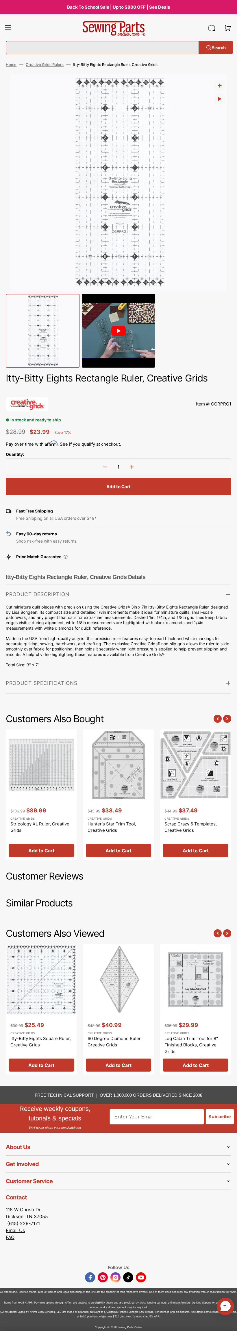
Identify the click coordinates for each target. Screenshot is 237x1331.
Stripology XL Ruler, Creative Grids (39, 827)
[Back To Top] (228, 1322)
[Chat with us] (211, 28)
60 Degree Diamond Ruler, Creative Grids (115, 1042)
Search (219, 47)
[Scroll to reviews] (118, 391)
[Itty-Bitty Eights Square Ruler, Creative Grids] (41, 1009)
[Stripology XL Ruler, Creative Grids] (41, 794)
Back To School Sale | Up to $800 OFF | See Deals (118, 7)
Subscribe (220, 1116)
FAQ (10, 1237)
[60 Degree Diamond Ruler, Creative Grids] (118, 1009)
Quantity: (15, 454)
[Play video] (219, 99)
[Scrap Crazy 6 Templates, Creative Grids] (195, 794)
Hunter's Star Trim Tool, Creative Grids (112, 827)
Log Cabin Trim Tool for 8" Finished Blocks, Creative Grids (191, 1045)
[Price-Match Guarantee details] (65, 557)
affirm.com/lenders (179, 1302)
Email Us (15, 1230)
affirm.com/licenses (208, 1311)
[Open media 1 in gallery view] (219, 85)
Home (11, 64)
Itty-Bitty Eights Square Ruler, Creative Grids (40, 1042)
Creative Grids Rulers (45, 64)
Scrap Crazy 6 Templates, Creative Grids (190, 827)
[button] (8, 28)
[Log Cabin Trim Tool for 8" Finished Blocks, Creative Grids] (195, 1009)
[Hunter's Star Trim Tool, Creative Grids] (118, 794)
